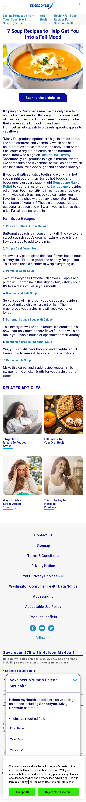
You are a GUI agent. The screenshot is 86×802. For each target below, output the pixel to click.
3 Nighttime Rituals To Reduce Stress (14, 443)
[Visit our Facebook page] (33, 630)
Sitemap (43, 545)
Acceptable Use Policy (43, 606)
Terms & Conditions (43, 556)
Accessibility (43, 596)
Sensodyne (59, 186)
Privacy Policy (18, 781)
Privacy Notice (43, 566)
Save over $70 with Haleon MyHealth (34, 683)
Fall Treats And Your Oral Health (54, 441)
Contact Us (43, 535)
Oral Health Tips (44, 19)
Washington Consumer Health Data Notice (43, 586)
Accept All (22, 792)
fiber (68, 163)
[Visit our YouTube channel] (42, 630)
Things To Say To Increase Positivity (55, 504)
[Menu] (5, 5)
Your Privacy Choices (40, 576)
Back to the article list (43, 98)
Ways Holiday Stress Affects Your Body (12, 504)
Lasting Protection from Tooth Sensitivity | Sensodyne (18, 19)
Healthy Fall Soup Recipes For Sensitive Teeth (65, 19)
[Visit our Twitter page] (51, 630)
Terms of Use (41, 781)
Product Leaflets (43, 617)
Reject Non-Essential (58, 792)
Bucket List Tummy (55, 155)
